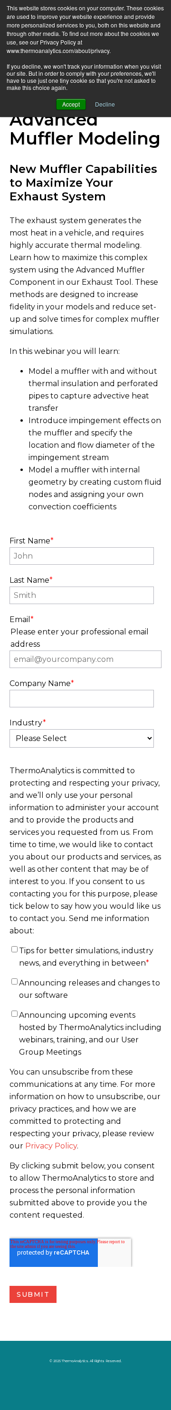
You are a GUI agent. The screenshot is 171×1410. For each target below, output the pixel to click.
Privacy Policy (51, 1145)
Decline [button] (105, 104)
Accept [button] (71, 104)
